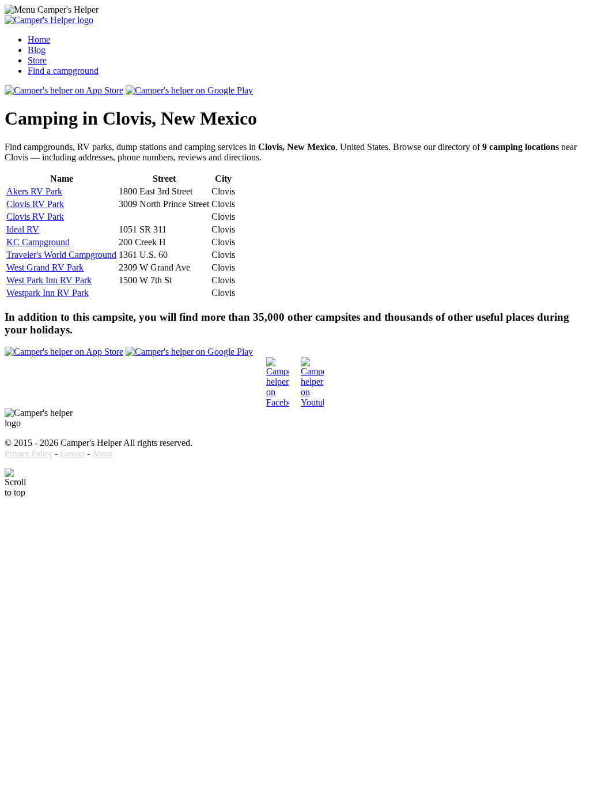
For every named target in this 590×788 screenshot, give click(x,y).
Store (37, 60)
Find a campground (63, 71)
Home (39, 39)
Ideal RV (22, 229)
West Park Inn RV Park (49, 280)
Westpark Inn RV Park (47, 293)
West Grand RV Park (45, 267)
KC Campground (38, 242)
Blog (37, 50)
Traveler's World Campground (61, 255)
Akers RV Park (34, 191)
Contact (72, 453)
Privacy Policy (28, 453)
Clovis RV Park (35, 204)
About (102, 453)
